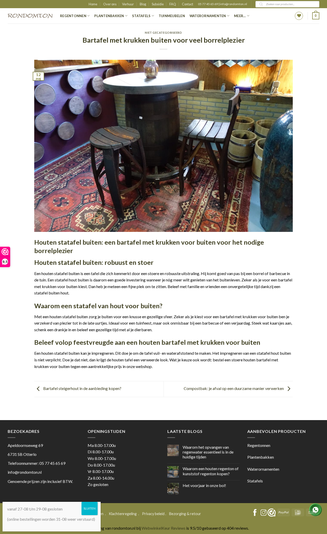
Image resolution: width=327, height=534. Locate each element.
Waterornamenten (208, 16)
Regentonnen (73, 16)
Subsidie (158, 4)
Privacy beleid (153, 514)
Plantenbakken (109, 16)
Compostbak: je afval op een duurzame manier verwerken (234, 388)
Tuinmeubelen (172, 16)
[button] (315, 16)
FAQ (172, 4)
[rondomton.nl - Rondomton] (30, 16)
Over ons (109, 4)
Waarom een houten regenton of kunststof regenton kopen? (211, 471)
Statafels (141, 16)
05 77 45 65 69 (208, 4)
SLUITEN (90, 508)
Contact (187, 4)
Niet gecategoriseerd (163, 32)
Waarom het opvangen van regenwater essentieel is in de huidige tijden (208, 452)
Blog (143, 4)
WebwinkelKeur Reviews (163, 528)
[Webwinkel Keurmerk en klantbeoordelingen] (271, 512)
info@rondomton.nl (233, 4)
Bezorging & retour (185, 514)
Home (93, 4)
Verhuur (128, 4)
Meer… (240, 16)
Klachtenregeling (123, 514)
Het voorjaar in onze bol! (204, 485)
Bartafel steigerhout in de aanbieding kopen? (81, 388)
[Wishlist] (299, 16)
